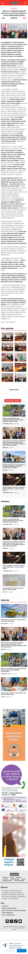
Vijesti (12, 877)
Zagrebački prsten (7, 880)
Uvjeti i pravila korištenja (9, 908)
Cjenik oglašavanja (7, 912)
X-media (11, 927)
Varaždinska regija (8, 423)
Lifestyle (3, 696)
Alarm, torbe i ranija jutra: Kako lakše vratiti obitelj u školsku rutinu (13, 693)
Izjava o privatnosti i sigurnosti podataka (14, 910)
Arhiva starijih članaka (8, 915)
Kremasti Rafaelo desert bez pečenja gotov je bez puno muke (13, 588)
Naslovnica (5, 877)
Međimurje (14, 8)
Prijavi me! (22, 950)
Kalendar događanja (19, 880)
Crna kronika (4, 623)
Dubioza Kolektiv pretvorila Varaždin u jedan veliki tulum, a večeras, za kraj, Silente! (14, 489)
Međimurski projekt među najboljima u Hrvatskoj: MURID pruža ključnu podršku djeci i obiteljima (14, 466)
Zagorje (23, 879)
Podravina (5, 879)
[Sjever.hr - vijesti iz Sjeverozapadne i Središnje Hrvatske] (14, 3)
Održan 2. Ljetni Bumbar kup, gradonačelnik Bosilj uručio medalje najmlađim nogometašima (13, 420)
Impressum (5, 906)
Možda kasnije (10, 950)
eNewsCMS (5, 927)
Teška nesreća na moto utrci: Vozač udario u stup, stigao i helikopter (13, 620)
